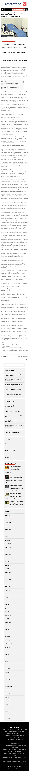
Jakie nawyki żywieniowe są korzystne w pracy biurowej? (12, 88)
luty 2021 (7, 672)
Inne (6, 446)
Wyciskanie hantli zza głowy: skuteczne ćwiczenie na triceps (14, 60)
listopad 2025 (8, 547)
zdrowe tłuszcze (11, 131)
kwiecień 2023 (8, 600)
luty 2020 (7, 715)
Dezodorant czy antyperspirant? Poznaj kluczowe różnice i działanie (14, 758)
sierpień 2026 (7, 515)
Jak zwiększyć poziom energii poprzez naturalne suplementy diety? (22, 358)
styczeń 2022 (7, 633)
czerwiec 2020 (8, 700)
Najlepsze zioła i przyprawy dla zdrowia (12, 349)
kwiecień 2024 (8, 590)
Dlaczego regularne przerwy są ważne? (9, 84)
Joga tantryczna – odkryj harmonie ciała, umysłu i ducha (14, 57)
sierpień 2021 (7, 650)
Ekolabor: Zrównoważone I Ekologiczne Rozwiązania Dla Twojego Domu (14, 732)
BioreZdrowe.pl (16, 16)
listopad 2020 (8, 683)
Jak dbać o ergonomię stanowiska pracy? (9, 86)
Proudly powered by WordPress (8, 768)
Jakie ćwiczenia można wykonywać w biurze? (10, 87)
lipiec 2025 (7, 561)
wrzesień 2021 (8, 647)
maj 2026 (7, 525)
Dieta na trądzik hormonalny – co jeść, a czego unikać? (14, 754)
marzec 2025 (7, 575)
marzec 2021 (7, 668)
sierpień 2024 (7, 586)
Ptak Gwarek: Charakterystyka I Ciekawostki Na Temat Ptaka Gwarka (14, 736)
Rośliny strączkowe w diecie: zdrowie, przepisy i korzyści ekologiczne (14, 742)
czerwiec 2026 (8, 522)
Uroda (6, 453)
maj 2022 (7, 618)
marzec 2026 (7, 533)
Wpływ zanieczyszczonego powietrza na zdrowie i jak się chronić (14, 746)
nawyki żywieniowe (10, 289)
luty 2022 (7, 629)
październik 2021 (8, 643)
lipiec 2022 (7, 611)
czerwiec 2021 (8, 658)
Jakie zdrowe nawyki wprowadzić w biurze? (10, 83)
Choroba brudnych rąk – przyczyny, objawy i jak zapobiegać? (14, 44)
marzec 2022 (7, 625)
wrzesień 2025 (8, 554)
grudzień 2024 (8, 579)
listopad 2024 (8, 583)
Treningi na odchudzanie (10, 450)
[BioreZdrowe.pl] (3, 9)
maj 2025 (7, 568)
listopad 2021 (8, 640)
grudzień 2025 (8, 543)
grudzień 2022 (8, 608)
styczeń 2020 (7, 718)
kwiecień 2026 (8, 529)
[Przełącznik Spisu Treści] (21, 82)
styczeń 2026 (7, 540)
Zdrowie (6, 353)
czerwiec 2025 (8, 565)
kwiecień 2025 (8, 572)
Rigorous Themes (23, 768)
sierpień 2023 (7, 593)
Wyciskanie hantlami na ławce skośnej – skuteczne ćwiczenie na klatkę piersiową (14, 750)
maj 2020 (7, 704)
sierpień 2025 (7, 558)
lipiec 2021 (7, 654)
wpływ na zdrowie (14, 159)
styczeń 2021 (7, 675)
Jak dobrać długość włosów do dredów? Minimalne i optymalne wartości (16, 478)
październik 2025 (8, 550)
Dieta (6, 443)
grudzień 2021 (8, 636)
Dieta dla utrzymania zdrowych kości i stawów (13, 347)
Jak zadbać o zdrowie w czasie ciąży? (14, 739)
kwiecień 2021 (8, 665)
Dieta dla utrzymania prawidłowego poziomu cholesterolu (15, 350)
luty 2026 (7, 536)
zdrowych (9, 94)
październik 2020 (8, 686)
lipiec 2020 (7, 697)
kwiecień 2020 (8, 708)
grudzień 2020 (8, 679)
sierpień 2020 (7, 693)
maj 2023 (7, 597)
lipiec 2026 (7, 518)
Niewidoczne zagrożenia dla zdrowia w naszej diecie (14, 729)
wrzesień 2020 (8, 690)
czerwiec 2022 (8, 615)
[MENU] (27, 10)
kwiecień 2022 (8, 622)
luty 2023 (7, 604)
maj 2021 (7, 661)
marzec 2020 (7, 711)
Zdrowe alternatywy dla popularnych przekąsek (14, 761)
